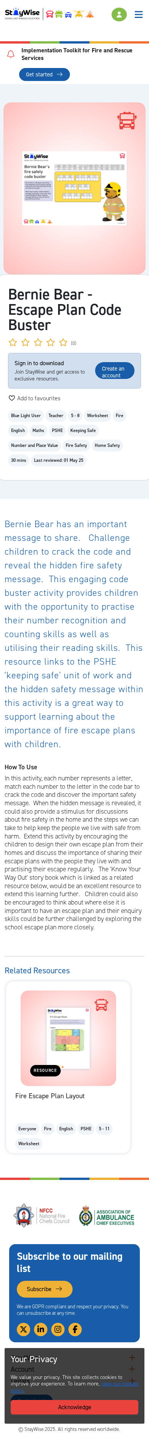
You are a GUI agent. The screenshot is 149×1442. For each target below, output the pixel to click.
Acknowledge (74, 1407)
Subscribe (40, 1289)
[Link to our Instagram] (58, 1329)
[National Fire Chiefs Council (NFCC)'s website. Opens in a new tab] (41, 1215)
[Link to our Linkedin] (40, 1329)
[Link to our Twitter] (23, 1329)
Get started (40, 74)
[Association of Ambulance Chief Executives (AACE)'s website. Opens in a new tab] (107, 1215)
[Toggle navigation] (138, 14)
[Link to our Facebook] (75, 1329)
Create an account (113, 372)
